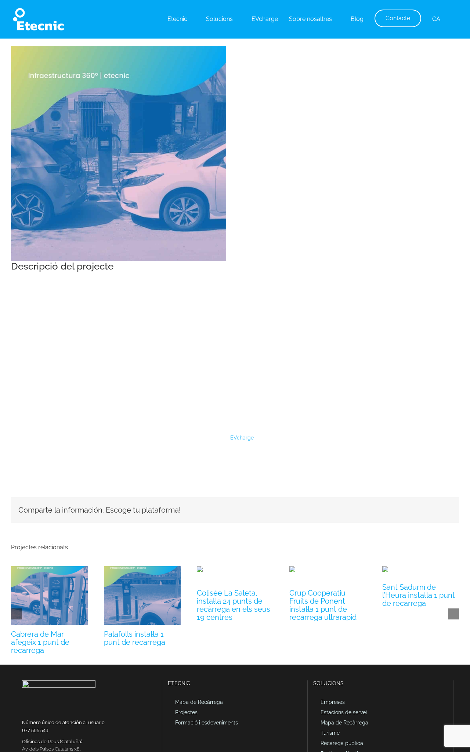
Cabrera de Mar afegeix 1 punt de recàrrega (40, 642)
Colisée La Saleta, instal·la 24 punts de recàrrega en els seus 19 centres (233, 605)
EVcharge (241, 438)
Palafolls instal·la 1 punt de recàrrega (134, 638)
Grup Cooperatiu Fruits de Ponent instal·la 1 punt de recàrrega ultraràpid (323, 605)
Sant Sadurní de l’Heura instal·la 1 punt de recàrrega (418, 595)
